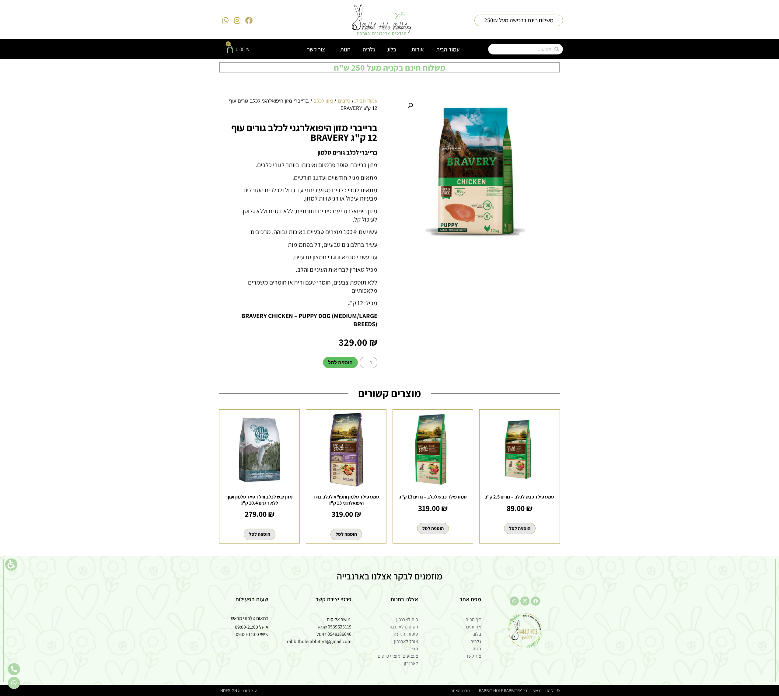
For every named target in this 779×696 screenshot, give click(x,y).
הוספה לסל (340, 362)
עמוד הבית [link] (366, 101)
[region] (302, 107)
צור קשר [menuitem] (316, 49)
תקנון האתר (460, 690)
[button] (11, 564)
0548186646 (339, 634)
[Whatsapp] (225, 20)
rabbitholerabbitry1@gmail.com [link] (319, 641)
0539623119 (339, 627)
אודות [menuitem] (417, 49)
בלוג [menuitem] (391, 49)
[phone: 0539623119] (14, 669)
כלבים (344, 101)
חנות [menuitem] (345, 49)
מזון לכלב (323, 101)
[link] (381, 20)
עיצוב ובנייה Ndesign (238, 690)
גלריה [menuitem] (369, 49)
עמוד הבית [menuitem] (447, 49)
